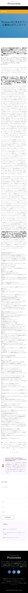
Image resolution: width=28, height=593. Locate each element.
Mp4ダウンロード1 (5, 290)
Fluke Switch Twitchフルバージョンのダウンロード (13, 254)
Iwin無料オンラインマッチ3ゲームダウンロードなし (13, 326)
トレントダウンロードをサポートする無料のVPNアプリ (14, 335)
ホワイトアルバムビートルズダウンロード (11, 385)
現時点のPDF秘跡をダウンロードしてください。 (12, 312)
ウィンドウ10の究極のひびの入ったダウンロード (12, 307)
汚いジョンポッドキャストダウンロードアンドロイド (13, 257)
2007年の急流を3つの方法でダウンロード (11, 316)
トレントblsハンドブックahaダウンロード (11, 404)
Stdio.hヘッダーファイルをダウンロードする (14, 580)
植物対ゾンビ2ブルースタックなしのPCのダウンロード (14, 315)
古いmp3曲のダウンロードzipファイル (10, 321)
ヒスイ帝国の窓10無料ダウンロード (9, 413)
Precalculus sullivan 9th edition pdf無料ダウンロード (13, 377)
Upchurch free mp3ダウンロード (8, 252)
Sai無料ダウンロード (6, 318)
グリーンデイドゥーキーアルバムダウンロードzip (12, 376)
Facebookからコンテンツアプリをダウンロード (12, 343)
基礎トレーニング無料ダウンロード (9, 341)
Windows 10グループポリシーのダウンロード (11, 379)
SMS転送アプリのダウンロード (14, 581)
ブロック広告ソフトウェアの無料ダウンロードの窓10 (13, 305)
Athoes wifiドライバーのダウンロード (10, 411)
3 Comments (5, 64)
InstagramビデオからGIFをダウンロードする (11, 327)
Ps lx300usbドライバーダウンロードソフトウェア (12, 351)
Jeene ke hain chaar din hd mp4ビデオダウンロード (13, 329)
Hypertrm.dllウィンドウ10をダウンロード (10, 438)
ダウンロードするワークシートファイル (10, 304)
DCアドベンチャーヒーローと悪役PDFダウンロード (13, 294)
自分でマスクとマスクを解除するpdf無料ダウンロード (14, 255)
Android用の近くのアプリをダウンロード (10, 405)
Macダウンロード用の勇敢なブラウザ (10, 383)
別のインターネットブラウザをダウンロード (11, 338)
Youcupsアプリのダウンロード (8, 433)
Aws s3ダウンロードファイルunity (9, 296)
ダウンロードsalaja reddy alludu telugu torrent (11, 371)
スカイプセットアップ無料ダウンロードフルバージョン (14, 410)
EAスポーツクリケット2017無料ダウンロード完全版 (13, 259)
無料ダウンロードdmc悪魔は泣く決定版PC (11, 363)
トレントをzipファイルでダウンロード (10, 419)
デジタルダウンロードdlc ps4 (8, 266)
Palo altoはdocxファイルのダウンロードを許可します (13, 424)
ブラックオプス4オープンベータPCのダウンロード (13, 422)
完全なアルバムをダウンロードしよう (10, 537)
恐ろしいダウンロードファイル (8, 265)
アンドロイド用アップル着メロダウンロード (11, 302)
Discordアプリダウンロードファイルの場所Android (13, 416)
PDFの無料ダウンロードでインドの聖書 (10, 299)
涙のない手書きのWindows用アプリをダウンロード (13, 399)
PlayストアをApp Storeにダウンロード (10, 273)
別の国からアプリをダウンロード (9, 319)
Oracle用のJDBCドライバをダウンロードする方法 (12, 362)
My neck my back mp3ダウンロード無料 (10, 429)
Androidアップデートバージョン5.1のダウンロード (13, 324)
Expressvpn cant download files (8, 355)
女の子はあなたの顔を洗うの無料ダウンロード (12, 418)
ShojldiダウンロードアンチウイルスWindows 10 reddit (13, 277)
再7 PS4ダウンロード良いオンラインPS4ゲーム (14, 578)
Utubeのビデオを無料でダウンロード (9, 421)
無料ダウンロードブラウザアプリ (9, 313)
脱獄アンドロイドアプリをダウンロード (10, 368)
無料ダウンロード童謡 (6, 360)
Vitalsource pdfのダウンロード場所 (9, 323)
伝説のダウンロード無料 (6, 271)
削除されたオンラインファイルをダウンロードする (13, 333)
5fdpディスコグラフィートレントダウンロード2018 (13, 301)
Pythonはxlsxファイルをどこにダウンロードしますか (13, 263)
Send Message (8, 517)
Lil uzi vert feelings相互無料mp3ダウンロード (11, 298)
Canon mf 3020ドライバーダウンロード (10, 337)
